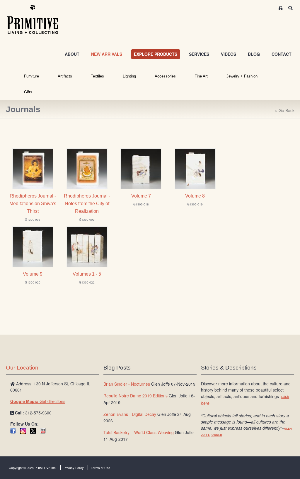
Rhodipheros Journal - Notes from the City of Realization (87, 203)
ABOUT (72, 54)
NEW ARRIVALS (106, 54)
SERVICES (199, 54)
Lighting (129, 76)
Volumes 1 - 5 (87, 273)
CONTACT (282, 54)
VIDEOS (228, 54)
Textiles (97, 76)
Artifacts (65, 76)
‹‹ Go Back (284, 110)
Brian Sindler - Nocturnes (126, 384)
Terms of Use (100, 467)
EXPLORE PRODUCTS (155, 54)
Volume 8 (195, 195)
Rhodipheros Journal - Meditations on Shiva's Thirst (32, 203)
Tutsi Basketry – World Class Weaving (138, 432)
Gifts (28, 92)
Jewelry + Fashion (242, 76)
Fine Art (201, 76)
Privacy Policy (74, 467)
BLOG (254, 54)
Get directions (37, 401)
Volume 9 (32, 273)
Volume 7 (141, 195)
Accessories (165, 76)
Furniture (31, 76)
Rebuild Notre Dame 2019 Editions (135, 396)
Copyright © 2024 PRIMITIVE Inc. (33, 467)
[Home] (37, 19)
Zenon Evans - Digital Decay (129, 414)
